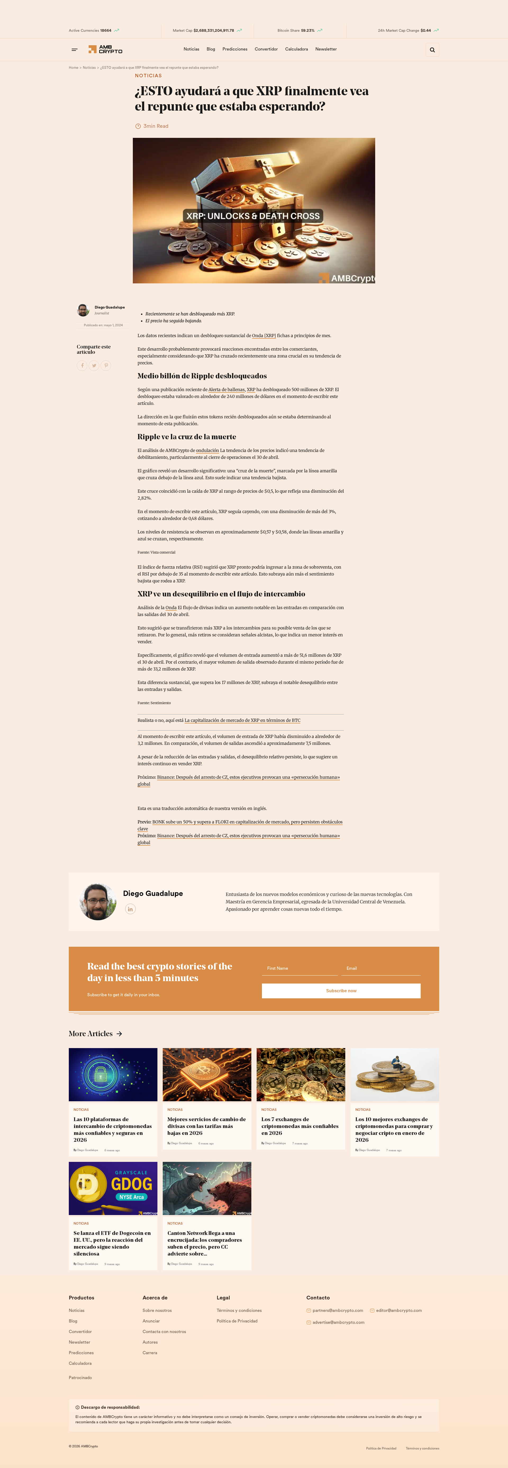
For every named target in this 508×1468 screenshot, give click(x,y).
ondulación (207, 450)
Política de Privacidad (237, 1321)
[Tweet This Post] (94, 366)
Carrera (150, 1353)
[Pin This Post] (106, 366)
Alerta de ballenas (226, 389)
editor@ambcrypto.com (399, 1311)
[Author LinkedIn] (130, 909)
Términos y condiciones (239, 1311)
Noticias (191, 49)
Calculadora (296, 49)
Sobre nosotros (157, 1311)
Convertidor (266, 49)
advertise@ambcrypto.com (339, 1323)
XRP (251, 389)
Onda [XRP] (264, 335)
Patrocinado (80, 1378)
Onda (171, 607)
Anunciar (151, 1321)
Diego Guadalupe (110, 308)
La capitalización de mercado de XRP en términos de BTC (242, 720)
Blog (211, 49)
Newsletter (326, 49)
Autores (150, 1342)
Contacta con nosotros (164, 1332)
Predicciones (235, 49)
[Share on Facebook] (82, 366)
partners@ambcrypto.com (338, 1311)
